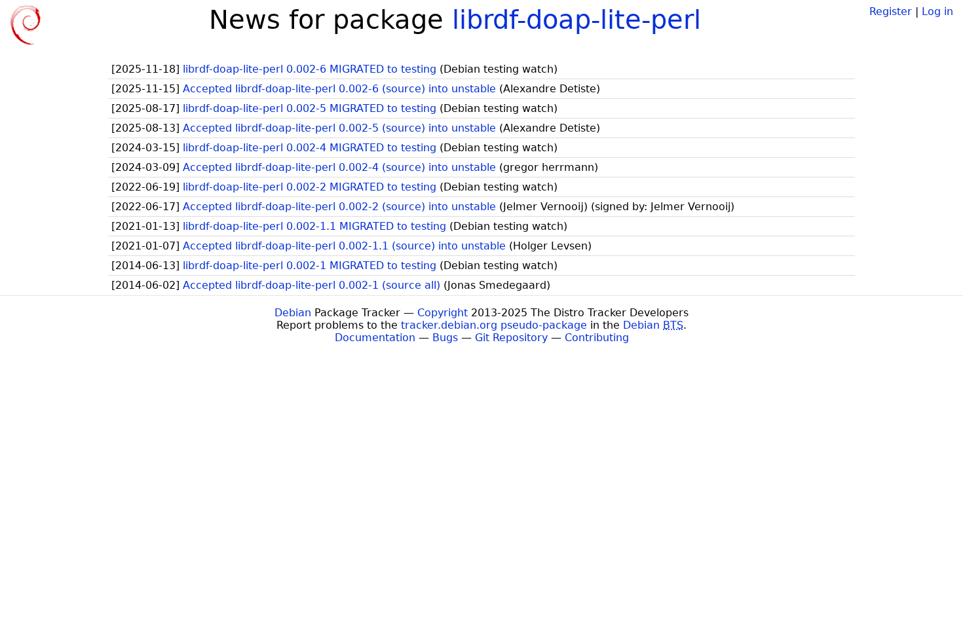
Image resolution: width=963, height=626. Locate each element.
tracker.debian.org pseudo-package (494, 325)
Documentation (375, 337)
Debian (292, 312)
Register (890, 11)
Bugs (445, 337)
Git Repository (511, 337)
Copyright (442, 312)
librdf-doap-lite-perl (576, 20)
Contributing (597, 337)
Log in (937, 11)
